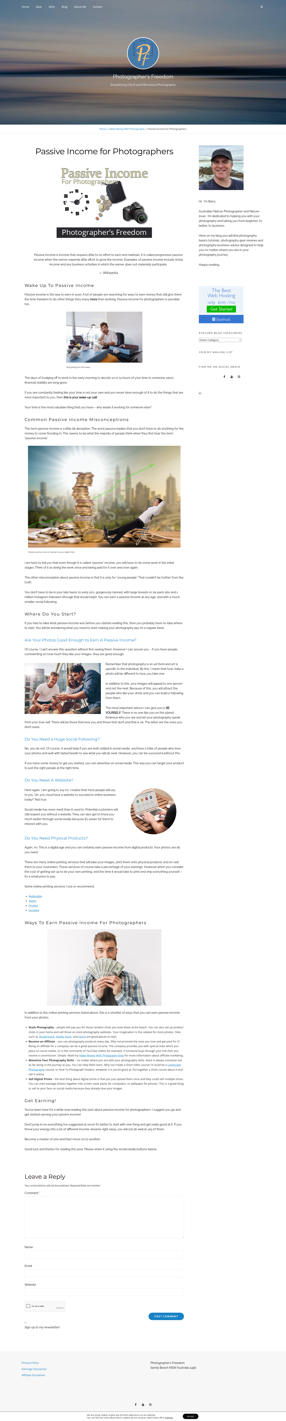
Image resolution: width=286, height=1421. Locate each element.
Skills (52, 6)
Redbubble (35, 896)
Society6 (34, 910)
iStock (82, 1036)
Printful (33, 905)
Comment (32, 1193)
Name (29, 1247)
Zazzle (32, 901)
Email (28, 1266)
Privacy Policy (30, 1363)
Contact (97, 6)
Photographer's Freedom (143, 76)
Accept (190, 1416)
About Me (80, 6)
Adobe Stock (64, 1036)
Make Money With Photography (127, 129)
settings (169, 1417)
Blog (64, 6)
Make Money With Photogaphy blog (101, 1055)
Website (30, 1284)
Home (25, 6)
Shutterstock (47, 1036)
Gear (39, 6)
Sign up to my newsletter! (42, 1327)
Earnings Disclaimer (34, 1369)
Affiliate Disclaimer (33, 1375)
